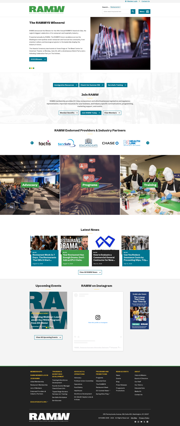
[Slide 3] (50, 327)
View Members (110, 113)
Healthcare (78, 391)
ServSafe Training (115, 85)
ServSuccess (56, 400)
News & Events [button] (122, 372)
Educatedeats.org (38, 402)
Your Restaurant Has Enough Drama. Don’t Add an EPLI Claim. (73, 257)
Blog (117, 382)
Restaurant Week (102, 387)
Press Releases (121, 385)
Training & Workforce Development (60, 381)
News (118, 375)
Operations (78, 384)
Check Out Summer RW (90, 85)
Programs (99, 378)
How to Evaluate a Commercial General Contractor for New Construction (104, 257)
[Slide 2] (33, 68)
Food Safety (78, 387)
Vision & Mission (140, 375)
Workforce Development (83, 394)
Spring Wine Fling (102, 394)
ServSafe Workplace (59, 397)
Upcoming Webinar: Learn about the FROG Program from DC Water (46, 320)
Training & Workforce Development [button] (58, 374)
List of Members (36, 388)
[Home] (47, 9)
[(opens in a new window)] (139, 310)
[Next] (148, 143)
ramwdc (115, 347)
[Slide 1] (31, 68)
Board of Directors (141, 378)
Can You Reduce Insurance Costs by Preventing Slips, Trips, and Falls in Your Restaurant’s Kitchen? (136, 257)
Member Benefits (67, 113)
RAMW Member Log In (39, 375)
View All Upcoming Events (47, 337)
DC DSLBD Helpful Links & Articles (83, 398)
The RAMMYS (101, 384)
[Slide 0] (29, 68)
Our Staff (138, 382)
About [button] (137, 372)
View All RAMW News (88, 272)
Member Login (132, 1)
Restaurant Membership (39, 385)
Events (118, 378)
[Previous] (32, 143)
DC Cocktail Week (102, 391)
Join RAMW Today (89, 113)
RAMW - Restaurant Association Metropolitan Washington (92, 347)
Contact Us (146, 1)
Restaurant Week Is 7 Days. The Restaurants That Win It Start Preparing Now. (44, 257)
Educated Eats (101, 381)
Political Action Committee (83, 381)
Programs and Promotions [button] (102, 373)
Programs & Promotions (120, 389)
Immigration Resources (64, 85)
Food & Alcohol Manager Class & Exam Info (61, 387)
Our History (139, 385)
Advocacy (77, 378)
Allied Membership (37, 382)
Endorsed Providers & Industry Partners (38, 392)
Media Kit (138, 391)
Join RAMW (35, 378)
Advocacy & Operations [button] (79, 373)
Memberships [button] (36, 372)
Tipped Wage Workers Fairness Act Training (60, 393)
